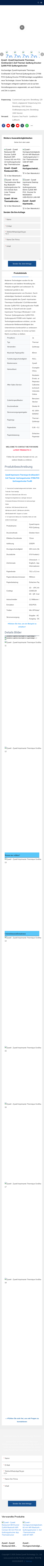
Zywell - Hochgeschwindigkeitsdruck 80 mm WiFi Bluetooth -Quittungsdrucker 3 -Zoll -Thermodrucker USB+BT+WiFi (31, 167)
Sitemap (28, 1561)
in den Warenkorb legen (16, 176)
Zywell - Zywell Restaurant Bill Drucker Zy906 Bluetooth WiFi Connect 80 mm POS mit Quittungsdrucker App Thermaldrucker (12, 169)
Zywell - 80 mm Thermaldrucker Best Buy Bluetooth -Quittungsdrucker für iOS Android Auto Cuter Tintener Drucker (12, 200)
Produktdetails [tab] (20, 273)
